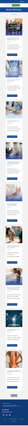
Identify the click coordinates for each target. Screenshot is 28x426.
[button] (26, 5)
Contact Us (14, 421)
